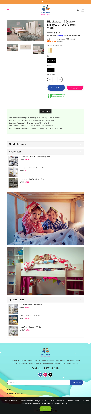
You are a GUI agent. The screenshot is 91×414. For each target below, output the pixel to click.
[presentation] (8, 50)
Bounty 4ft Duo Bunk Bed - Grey (32, 179)
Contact (46, 2)
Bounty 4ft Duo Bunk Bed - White (33, 168)
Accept (45, 409)
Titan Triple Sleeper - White (30, 327)
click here (65, 403)
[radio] (50, 50)
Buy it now (75, 88)
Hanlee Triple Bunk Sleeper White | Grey (35, 157)
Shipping (60, 35)
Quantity (51, 75)
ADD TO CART (56, 88)
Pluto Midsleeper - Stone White (32, 305)
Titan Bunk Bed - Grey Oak (30, 316)
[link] (45, 218)
